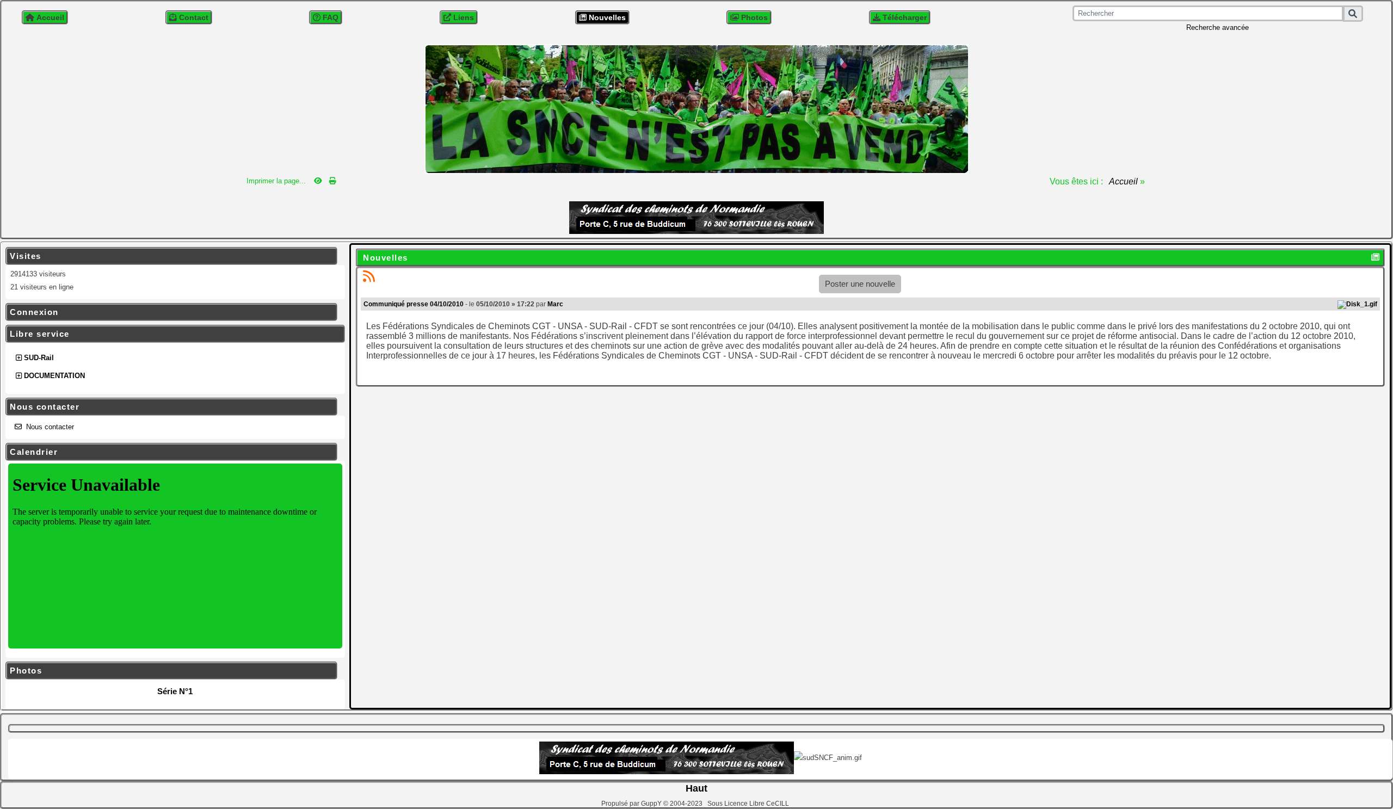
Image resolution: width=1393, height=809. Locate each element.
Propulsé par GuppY (632, 803)
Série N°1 (175, 691)
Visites (170, 256)
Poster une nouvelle (860, 283)
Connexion (170, 312)
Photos (170, 671)
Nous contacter (170, 407)
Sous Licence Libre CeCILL (749, 803)
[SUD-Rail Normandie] (696, 108)
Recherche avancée (1217, 27)
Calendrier (170, 452)
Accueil (1123, 181)
